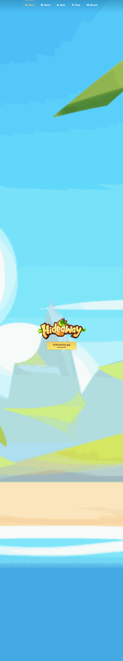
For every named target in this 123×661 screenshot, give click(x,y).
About (47, 5)
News (62, 5)
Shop (77, 5)
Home (31, 5)
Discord (94, 5)
